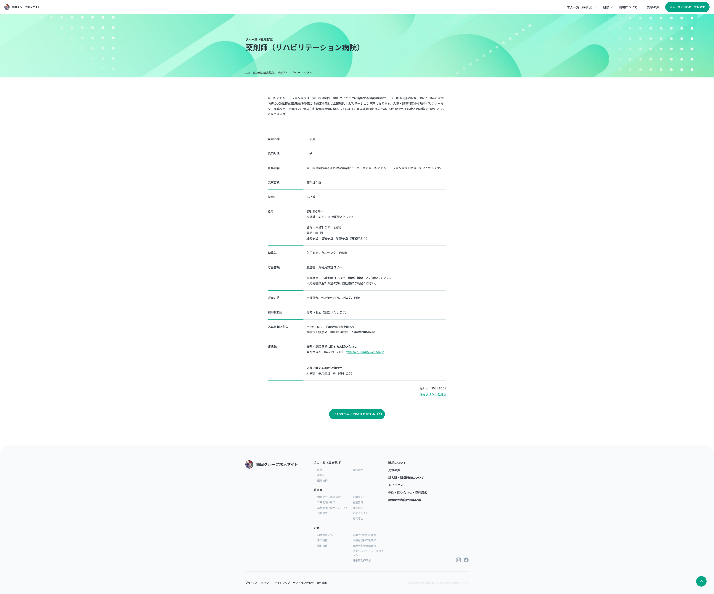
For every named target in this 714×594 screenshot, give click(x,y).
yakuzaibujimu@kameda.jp (365, 352)
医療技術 (322, 480)
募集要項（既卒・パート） (332, 507)
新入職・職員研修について (406, 477)
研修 (316, 527)
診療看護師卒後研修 (364, 540)
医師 (319, 470)
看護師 (321, 475)
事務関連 (358, 470)
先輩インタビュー (363, 513)
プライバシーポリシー (258, 583)
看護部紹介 (359, 497)
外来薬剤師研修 (362, 560)
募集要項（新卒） (327, 502)
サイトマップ (282, 583)
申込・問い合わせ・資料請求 (407, 492)
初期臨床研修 (325, 535)
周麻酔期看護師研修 (364, 545)
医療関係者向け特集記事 (404, 500)
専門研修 (322, 540)
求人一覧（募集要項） (328, 462)
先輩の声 (394, 470)
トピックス (395, 485)
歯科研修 (322, 545)
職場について (397, 462)
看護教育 (358, 502)
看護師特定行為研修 (364, 535)
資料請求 (322, 513)
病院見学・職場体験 (329, 497)
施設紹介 (358, 507)
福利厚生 (358, 518)
